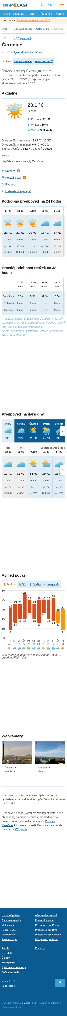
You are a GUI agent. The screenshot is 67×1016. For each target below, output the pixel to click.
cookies (16, 1007)
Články (6, 957)
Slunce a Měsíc (23, 61)
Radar (31, 13)
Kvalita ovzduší (44, 61)
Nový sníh (53, 584)
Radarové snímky (11, 920)
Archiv (5, 948)
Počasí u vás (13, 177)
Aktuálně (18, 13)
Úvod (6, 13)
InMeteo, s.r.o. (29, 1002)
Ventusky (7, 981)
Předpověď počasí (22, 28)
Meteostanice (13, 191)
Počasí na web (10, 972)
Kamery (10, 170)
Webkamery (8, 934)
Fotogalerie (8, 962)
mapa (26, 191)
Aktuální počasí (11, 915)
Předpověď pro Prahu (47, 925)
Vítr (24, 584)
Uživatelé (7, 953)
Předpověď (45, 13)
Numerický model (44, 920)
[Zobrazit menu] (62, 5)
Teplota (11, 584)
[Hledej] (42, 5)
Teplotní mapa (9, 939)
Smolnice (43, 767)
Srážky (37, 584)
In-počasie (7, 985)
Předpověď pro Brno (46, 929)
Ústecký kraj (42, 28)
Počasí (7, 61)
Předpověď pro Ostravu (48, 934)
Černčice (9, 767)
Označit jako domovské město (23, 52)
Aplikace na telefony (14, 967)
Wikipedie (21, 829)
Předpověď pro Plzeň (46, 939)
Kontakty (40, 948)
